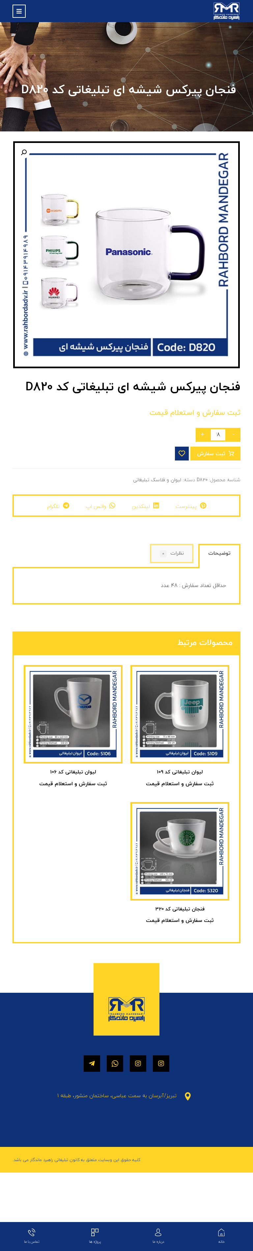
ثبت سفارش (211, 454)
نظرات (173, 553)
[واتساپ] (115, 1063)
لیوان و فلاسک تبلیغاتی (157, 480)
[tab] (219, 557)
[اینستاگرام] (161, 1063)
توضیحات (219, 553)
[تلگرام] (92, 1063)
